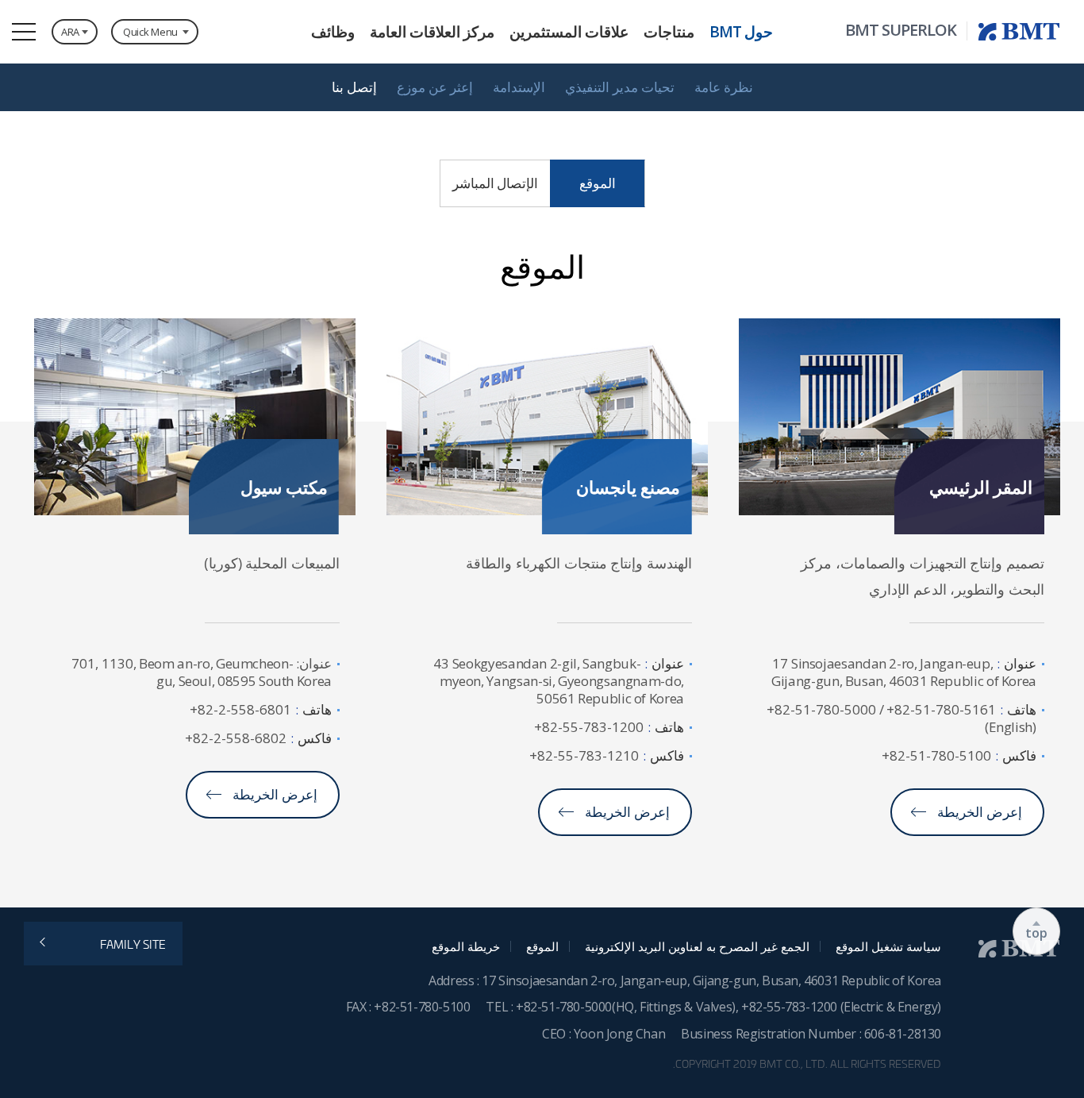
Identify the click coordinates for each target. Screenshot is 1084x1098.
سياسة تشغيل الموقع (888, 946)
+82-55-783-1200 (790, 1006)
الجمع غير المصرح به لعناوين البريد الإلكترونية (697, 946)
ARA (70, 32)
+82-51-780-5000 (564, 1006)
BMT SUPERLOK (900, 30)
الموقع (542, 946)
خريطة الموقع (466, 946)
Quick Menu (150, 32)
